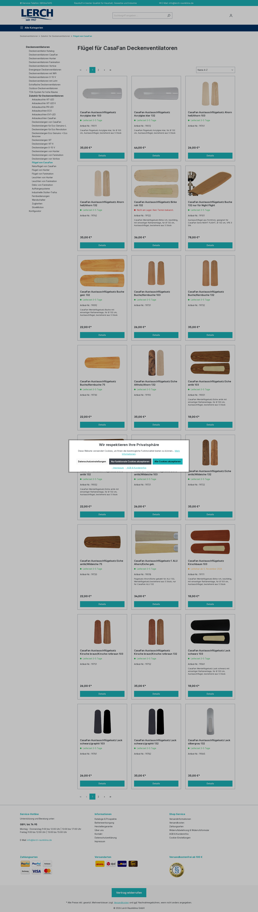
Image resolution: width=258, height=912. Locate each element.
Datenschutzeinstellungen (92, 461)
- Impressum (118, 467)
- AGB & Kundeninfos (136, 467)
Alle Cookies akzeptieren (168, 461)
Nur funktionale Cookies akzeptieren (130, 461)
